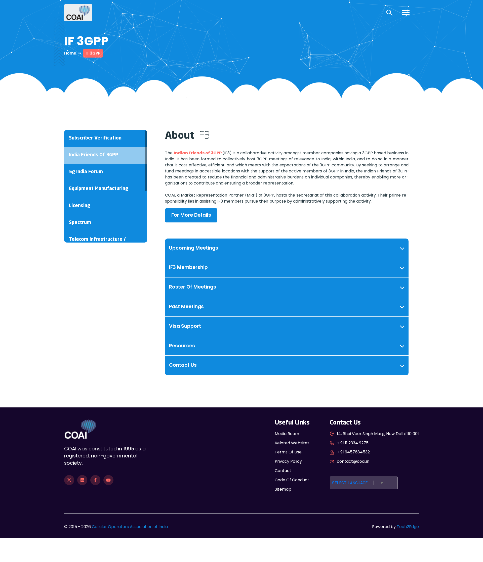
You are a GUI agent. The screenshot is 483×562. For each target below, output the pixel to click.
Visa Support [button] (185, 326)
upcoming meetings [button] (193, 248)
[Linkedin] (82, 480)
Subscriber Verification (95, 138)
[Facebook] (95, 480)
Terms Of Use (288, 452)
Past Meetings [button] (186, 306)
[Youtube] (108, 480)
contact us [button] (183, 365)
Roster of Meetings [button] (192, 287)
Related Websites (292, 443)
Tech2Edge (408, 527)
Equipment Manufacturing (98, 188)
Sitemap (283, 489)
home (70, 53)
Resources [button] (182, 345)
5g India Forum (86, 171)
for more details (191, 215)
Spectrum (80, 222)
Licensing (79, 205)
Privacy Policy (288, 461)
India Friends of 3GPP (93, 155)
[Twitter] (69, 480)
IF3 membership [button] (188, 267)
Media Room (287, 434)
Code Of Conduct (292, 480)
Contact (283, 471)
